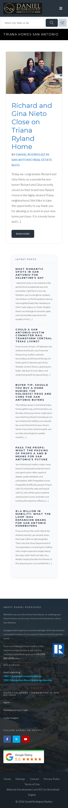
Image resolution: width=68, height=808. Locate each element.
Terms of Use (32, 784)
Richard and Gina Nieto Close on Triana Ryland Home (32, 126)
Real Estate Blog (11, 672)
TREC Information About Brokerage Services (27, 680)
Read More (23, 233)
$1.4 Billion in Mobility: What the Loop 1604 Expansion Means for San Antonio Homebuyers (33, 518)
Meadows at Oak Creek (15, 710)
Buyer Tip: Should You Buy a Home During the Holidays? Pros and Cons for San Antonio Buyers (33, 392)
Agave (6, 702)
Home (7, 778)
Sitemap (20, 778)
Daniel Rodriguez (30, 154)
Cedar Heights (11, 718)
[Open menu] (61, 8)
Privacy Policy (52, 778)
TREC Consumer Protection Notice (22, 676)
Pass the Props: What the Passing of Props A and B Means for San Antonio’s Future (31, 453)
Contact (34, 778)
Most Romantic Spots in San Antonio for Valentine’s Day (29, 273)
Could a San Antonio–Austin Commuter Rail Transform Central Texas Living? (33, 335)
